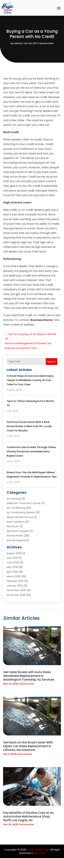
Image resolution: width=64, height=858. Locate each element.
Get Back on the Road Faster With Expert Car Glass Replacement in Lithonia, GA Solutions (28, 746)
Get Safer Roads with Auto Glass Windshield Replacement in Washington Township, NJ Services (28, 676)
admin (18, 43)
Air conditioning (16, 508)
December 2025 (16, 590)
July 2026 (12, 558)
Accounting (13, 498)
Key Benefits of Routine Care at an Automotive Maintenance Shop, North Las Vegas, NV (28, 816)
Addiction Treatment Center (24, 503)
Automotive (46, 43)
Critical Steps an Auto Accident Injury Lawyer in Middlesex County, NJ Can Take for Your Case (30, 380)
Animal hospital (16, 540)
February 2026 (15, 581)
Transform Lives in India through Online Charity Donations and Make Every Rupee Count (31, 451)
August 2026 (14, 553)
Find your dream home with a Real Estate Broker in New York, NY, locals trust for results (29, 426)
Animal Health (15, 535)
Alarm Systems (16, 521)
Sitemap (39, 853)
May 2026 (12, 567)
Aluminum (13, 526)
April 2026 (12, 572)
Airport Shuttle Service (20, 517)
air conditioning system (21, 512)
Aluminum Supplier (18, 531)
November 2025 (16, 595)
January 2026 (15, 585)
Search (51, 361)
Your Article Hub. (39, 849)
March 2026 (14, 576)
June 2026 (13, 562)
